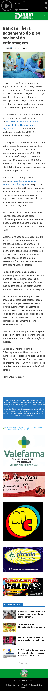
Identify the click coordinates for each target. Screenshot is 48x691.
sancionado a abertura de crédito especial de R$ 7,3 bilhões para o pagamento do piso (21, 125)
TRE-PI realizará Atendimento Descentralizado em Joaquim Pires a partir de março (31, 653)
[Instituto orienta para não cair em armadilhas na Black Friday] (9, 640)
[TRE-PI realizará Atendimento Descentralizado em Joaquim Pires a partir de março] (9, 653)
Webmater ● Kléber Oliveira (24, 680)
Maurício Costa (11, 47)
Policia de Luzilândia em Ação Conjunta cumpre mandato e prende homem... (31, 614)
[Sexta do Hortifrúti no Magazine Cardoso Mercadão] (9, 627)
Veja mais (23, 663)
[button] (44, 16)
